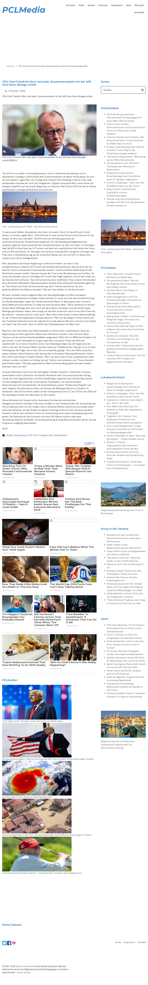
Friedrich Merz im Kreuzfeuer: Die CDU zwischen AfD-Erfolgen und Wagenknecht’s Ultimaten (126, 358)
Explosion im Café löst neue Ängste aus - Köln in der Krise (125, 402)
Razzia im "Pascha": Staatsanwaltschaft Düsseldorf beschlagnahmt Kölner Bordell (122, 445)
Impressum (129, 942)
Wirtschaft (139, 5)
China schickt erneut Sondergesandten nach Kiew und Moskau (126, 553)
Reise (128, 5)
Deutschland (20, 435)
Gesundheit (139, 12)
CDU (35, 435)
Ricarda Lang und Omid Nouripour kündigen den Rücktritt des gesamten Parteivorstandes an (126, 202)
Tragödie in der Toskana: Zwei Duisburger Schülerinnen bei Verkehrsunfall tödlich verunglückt (124, 419)
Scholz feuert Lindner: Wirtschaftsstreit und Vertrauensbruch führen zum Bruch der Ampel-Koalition (126, 129)
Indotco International (25, 966)
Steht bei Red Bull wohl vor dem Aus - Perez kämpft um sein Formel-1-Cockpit (126, 644)
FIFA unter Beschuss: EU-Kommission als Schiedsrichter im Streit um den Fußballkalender (126, 628)
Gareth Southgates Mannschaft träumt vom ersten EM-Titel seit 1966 (126, 666)
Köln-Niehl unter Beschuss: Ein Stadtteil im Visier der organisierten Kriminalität (124, 409)
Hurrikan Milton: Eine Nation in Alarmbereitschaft (27, 797)
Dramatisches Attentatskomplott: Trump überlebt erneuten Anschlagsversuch (42, 873)
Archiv (118, 942)
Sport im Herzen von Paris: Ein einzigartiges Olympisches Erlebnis (124, 636)
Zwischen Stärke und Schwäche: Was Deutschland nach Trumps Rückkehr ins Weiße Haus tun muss (125, 140)
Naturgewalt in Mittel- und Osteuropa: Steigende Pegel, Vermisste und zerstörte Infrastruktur (126, 319)
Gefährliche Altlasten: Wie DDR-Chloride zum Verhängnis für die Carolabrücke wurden (123, 339)
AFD (30, 435)
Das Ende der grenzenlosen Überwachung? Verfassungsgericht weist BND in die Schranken (124, 117)
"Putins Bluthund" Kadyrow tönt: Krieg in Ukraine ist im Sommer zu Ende (126, 602)
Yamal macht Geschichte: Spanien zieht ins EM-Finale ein (124, 672)
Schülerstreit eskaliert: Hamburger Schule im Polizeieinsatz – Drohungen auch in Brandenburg (126, 465)
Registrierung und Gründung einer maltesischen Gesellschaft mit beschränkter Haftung (118, 744)
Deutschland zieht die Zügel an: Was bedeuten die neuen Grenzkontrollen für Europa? (125, 329)
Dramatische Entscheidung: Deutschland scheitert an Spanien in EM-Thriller (125, 686)
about (19, 972)
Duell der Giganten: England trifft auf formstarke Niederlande (125, 679)
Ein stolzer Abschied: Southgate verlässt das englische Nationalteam (125, 653)
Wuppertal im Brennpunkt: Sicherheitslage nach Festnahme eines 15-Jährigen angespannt (123, 176)
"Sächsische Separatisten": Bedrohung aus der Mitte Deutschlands (126, 158)
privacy (27, 972)
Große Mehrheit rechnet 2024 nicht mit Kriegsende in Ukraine (125, 595)
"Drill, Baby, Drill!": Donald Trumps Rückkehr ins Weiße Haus (32, 721)
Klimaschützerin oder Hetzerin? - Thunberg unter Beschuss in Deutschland (123, 166)
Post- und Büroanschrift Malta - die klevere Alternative (30, 226)
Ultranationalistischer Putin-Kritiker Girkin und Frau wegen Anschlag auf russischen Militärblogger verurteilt (125, 587)
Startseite (70, 5)
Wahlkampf (61, 435)
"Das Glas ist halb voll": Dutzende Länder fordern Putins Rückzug (123, 559)
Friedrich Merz (46, 435)
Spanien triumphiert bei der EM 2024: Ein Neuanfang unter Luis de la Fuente (126, 659)
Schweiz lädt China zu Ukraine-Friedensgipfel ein (122, 579)
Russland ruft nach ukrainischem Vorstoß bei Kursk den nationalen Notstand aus (123, 538)
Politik (81, 5)
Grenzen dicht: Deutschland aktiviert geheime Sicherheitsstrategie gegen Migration (125, 348)
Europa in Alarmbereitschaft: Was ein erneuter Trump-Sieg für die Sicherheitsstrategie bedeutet (125, 150)
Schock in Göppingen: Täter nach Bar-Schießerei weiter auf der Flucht (126, 184)
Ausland (91, 5)
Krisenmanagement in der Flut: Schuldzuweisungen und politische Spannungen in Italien (47, 835)
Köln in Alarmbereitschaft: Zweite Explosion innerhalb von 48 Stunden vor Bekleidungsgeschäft (125, 429)
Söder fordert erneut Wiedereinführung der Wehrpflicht (124, 546)
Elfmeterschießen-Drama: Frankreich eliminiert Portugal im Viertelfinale (126, 695)
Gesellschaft (117, 5)
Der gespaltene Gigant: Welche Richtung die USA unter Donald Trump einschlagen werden (48, 759)
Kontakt (142, 942)
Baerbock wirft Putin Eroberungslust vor (125, 566)
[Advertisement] (74, 38)
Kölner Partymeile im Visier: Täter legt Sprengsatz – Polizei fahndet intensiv (126, 437)
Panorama (103, 5)
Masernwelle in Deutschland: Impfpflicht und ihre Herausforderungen (121, 192)
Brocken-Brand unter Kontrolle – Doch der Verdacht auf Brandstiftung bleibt (125, 455)
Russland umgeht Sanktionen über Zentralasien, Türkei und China (124, 572)
